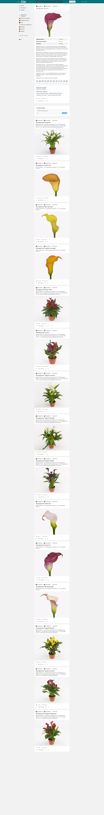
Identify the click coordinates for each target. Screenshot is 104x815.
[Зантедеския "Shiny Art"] (52, 560)
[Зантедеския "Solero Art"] (52, 180)
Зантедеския (40, 6)
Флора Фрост (48, 6)
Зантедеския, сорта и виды (41, 95)
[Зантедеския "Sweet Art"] (52, 519)
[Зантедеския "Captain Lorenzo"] (52, 391)
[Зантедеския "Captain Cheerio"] (52, 686)
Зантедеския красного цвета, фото (55, 93)
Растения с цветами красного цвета (54, 95)
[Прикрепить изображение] (37, 113)
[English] (21, 39)
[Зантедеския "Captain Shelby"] (52, 476)
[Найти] (35, 2)
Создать (73, 1)
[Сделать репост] (46, 101)
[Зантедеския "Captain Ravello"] (52, 643)
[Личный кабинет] (85, 2)
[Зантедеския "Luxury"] (52, 348)
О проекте (21, 35)
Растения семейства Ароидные (42, 93)
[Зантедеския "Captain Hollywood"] (52, 729)
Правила (26, 35)
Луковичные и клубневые (41, 89)
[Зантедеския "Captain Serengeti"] (52, 263)
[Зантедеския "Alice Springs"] (52, 222)
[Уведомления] (83, 2)
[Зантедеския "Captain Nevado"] (52, 433)
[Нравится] (37, 101)
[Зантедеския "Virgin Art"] (52, 138)
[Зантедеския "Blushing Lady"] (52, 602)
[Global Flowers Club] (24, 2)
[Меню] (18, 2)
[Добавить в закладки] (48, 101)
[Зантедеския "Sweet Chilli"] (52, 305)
